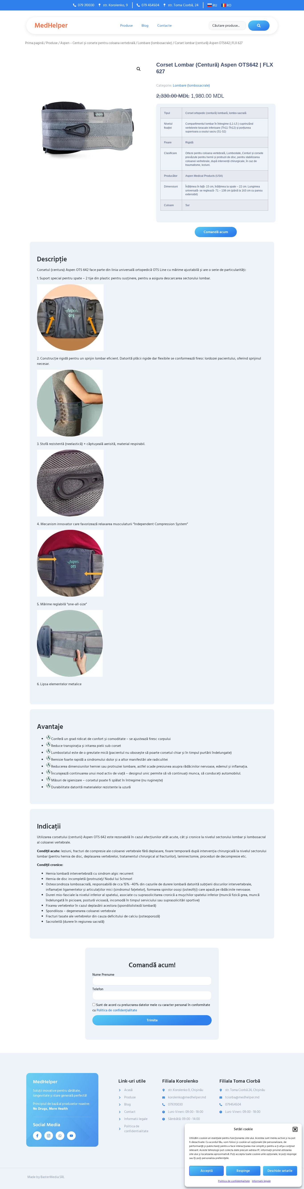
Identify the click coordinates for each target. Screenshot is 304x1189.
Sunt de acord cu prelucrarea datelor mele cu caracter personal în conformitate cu (151, 1007)
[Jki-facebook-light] (37, 1135)
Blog (145, 25)
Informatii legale (261, 1181)
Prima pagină (34, 43)
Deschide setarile (280, 1171)
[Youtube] (71, 1135)
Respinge (243, 1171)
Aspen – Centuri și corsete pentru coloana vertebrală (97, 43)
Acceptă (207, 1171)
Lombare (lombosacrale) (155, 43)
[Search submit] (259, 25)
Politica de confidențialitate (234, 1181)
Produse (126, 25)
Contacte (164, 25)
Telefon (97, 989)
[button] (295, 1129)
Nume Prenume (103, 974)
